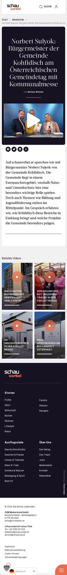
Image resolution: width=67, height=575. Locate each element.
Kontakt (43, 470)
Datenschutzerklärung (15, 550)
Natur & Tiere (12, 465)
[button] (45, 7)
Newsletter (45, 475)
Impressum (10, 546)
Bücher (8, 415)
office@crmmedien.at (14, 521)
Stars (7, 405)
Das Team (44, 454)
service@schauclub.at (15, 535)
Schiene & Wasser (14, 470)
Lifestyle (9, 426)
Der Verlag (44, 449)
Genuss (43, 405)
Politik (8, 399)
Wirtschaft (10, 410)
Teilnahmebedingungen (16, 557)
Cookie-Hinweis (12, 553)
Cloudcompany (64, 489)
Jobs (42, 460)
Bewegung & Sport (15, 475)
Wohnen (9, 420)
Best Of (9, 481)
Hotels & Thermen (14, 460)
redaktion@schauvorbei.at (17, 532)
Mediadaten (45, 465)
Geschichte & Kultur (15, 449)
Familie (43, 400)
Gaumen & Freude (14, 454)
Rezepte (43, 410)
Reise (8, 431)
